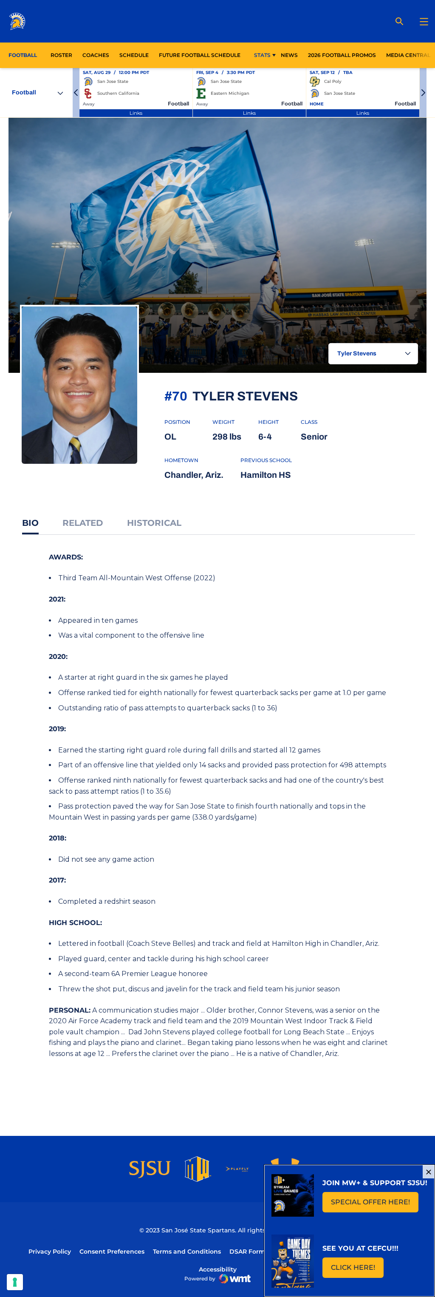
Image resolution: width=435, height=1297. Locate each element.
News (289, 55)
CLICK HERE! (357, 1270)
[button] (76, 92)
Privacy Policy (49, 1251)
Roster (61, 55)
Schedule (134, 55)
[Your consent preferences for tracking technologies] (15, 1282)
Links (136, 113)
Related (82, 523)
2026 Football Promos (342, 55)
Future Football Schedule (199, 55)
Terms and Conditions (187, 1251)
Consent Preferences (111, 1251)
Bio (30, 523)
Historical (154, 523)
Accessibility (218, 1269)
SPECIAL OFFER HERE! (374, 1204)
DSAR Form (247, 1251)
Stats (262, 55)
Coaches (95, 55)
